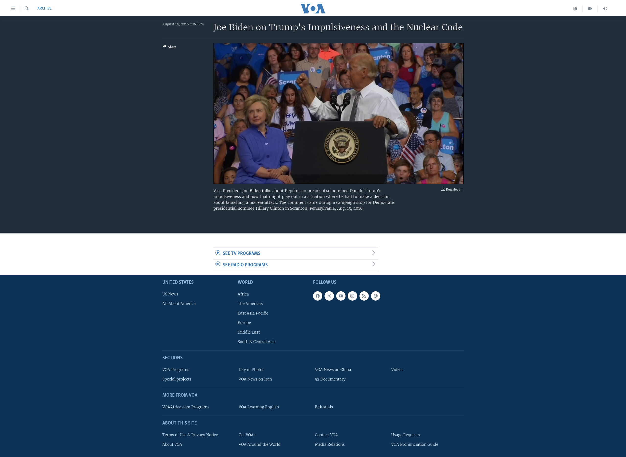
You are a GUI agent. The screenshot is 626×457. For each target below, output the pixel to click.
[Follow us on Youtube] (341, 295)
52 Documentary (330, 379)
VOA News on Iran (255, 379)
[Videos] (590, 8)
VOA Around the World (259, 444)
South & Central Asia (257, 341)
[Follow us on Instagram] (352, 295)
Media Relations (330, 444)
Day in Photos (251, 369)
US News (170, 294)
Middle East (249, 332)
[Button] (169, 48)
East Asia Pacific (253, 313)
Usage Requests (405, 434)
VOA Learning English (259, 406)
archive (44, 9)
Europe (244, 322)
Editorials (324, 406)
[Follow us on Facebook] (317, 295)
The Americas (250, 303)
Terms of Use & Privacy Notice (190, 434)
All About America (179, 303)
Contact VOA (326, 434)
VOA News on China (333, 369)
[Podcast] (375, 295)
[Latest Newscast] (605, 8)
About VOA (172, 444)
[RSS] (364, 295)
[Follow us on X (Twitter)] (329, 295)
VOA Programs (175, 369)
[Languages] (575, 8)
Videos (397, 369)
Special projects (176, 379)
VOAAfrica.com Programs (185, 406)
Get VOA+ (247, 434)
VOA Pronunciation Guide (414, 444)
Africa (243, 294)
